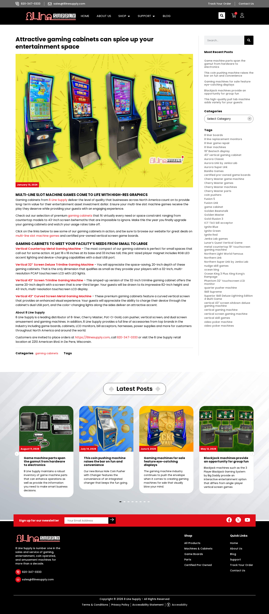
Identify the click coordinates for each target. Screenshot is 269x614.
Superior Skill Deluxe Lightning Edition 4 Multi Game (228, 297)
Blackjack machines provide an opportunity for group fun (225, 92)
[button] (124, 16)
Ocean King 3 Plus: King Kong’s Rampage (224, 275)
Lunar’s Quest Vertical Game (223, 242)
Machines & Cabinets (198, 548)
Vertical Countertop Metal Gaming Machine (48, 249)
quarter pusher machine (220, 287)
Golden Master (214, 214)
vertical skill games (217, 318)
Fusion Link (211, 203)
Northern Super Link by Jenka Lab (226, 261)
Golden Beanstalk (216, 211)
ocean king (211, 269)
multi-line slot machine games (37, 236)
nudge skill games (216, 265)
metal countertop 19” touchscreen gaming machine (227, 248)
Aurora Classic (214, 159)
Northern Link (213, 257)
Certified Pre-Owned (198, 565)
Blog (233, 554)
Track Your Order (241, 565)
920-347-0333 (127, 337)
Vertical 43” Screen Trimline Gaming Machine (49, 280)
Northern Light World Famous (223, 253)
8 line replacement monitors (223, 139)
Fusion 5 (209, 199)
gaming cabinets (80, 216)
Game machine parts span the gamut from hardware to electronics (224, 64)
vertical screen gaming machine (225, 313)
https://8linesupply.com (92, 337)
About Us (236, 548)
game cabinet (213, 207)
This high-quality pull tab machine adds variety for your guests (227, 100)
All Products (192, 543)
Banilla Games (214, 171)
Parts (187, 559)
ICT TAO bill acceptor (218, 222)
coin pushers (212, 195)
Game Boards (193, 554)
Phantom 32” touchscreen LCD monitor (224, 282)
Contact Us (237, 570)
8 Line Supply (58, 200)
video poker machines (219, 325)
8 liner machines (215, 147)
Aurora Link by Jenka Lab (220, 163)
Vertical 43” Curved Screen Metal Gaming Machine (53, 296)
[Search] (248, 40)
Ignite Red (211, 234)
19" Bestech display (217, 151)
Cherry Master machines (220, 187)
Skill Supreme (213, 291)
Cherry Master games (218, 183)
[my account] (242, 15)
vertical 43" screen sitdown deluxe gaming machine (227, 304)
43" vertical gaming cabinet (222, 155)
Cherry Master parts (217, 191)
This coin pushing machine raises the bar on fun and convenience (228, 74)
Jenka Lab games (216, 238)
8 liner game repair (217, 143)
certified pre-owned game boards (227, 175)
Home (234, 543)
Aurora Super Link (215, 167)
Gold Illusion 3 (213, 218)
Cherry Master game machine (224, 179)
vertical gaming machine (221, 309)
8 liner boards (213, 135)
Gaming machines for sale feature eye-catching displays (227, 83)
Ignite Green (212, 231)
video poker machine (218, 322)
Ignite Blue (211, 226)
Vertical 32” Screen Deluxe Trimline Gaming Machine (55, 264)
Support (235, 559)
